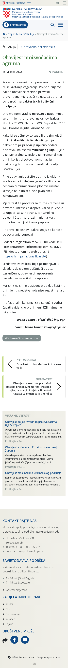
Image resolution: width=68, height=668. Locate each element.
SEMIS (9, 604)
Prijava (9, 624)
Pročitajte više (13, 441)
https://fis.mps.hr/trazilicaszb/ (24, 256)
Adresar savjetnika (16, 590)
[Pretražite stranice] (52, 24)
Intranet (10, 619)
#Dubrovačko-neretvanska (21, 338)
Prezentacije (12, 614)
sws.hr (34, 664)
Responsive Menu (57, 3)
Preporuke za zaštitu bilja (21, 34)
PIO (7, 609)
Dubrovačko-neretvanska (37, 47)
